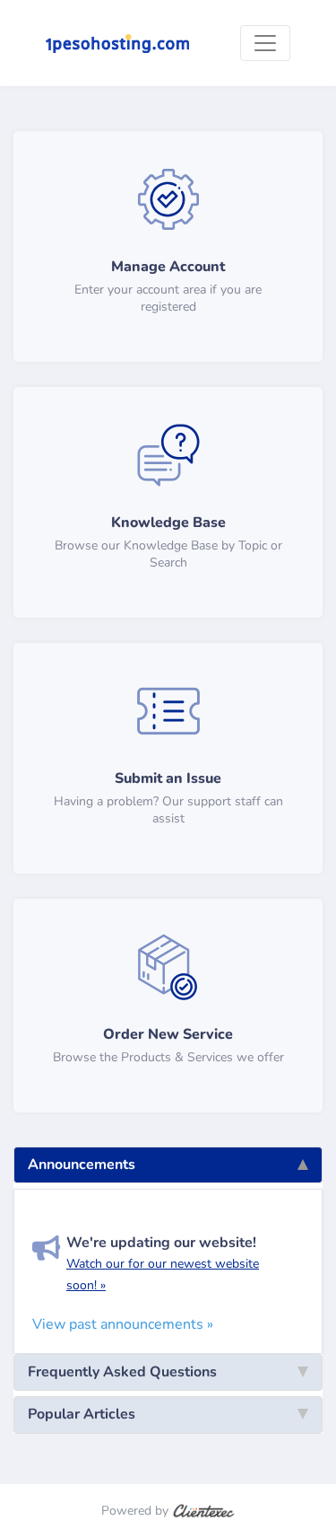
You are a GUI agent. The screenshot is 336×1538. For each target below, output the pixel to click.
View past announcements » (122, 1324)
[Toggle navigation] (265, 43)
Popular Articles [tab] (81, 1414)
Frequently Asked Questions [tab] (122, 1372)
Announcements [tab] (81, 1164)
